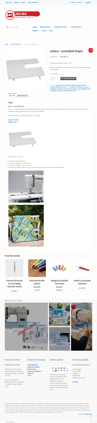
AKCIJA (34, 27)
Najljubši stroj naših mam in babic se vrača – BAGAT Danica (81, 325)
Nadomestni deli (61, 85)
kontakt (75, 382)
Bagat (69, 85)
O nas (29, 375)
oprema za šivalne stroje (73, 89)
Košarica (16, 2)
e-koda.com (88, 414)
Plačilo (23, 2)
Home (6, 44)
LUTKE (44, 31)
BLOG (51, 31)
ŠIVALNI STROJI (45, 27)
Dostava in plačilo (33, 367)
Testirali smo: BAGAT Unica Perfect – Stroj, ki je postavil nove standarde (59, 337)
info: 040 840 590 (32, 2)
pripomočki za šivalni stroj (68, 90)
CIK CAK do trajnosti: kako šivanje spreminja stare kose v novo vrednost (58, 313)
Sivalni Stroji (17, 331)
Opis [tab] (13, 95)
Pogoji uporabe (32, 365)
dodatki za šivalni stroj (77, 87)
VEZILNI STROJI (76, 27)
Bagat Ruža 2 (12, 122)
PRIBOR (34, 31)
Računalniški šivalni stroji (58, 87)
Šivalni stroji (31, 369)
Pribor (84, 85)
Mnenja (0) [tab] (23, 95)
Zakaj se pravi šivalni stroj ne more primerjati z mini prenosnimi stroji (26, 325)
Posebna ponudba (76, 85)
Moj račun (9, 2)
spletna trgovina (16, 44)
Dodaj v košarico (69, 78)
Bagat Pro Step (13, 120)
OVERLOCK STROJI (60, 27)
